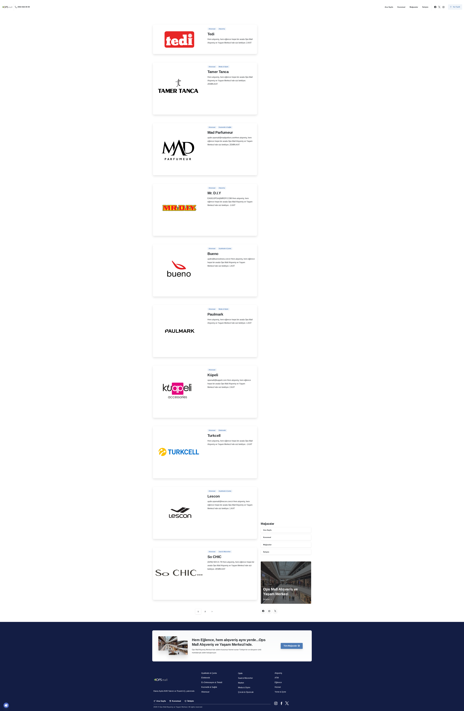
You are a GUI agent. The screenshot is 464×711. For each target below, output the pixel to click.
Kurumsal (267, 537)
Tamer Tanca (218, 72)
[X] (439, 7)
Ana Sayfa (267, 530)
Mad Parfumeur (220, 132)
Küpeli (212, 375)
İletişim (266, 552)
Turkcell (214, 436)
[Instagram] (443, 7)
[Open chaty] (6, 705)
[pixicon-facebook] (281, 703)
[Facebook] (435, 7)
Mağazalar (267, 545)
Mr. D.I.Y (214, 193)
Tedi (210, 34)
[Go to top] (458, 706)
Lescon (213, 496)
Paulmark (215, 314)
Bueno (212, 254)
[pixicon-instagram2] (276, 703)
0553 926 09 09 (24, 7)
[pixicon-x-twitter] (287, 703)
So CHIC (214, 557)
